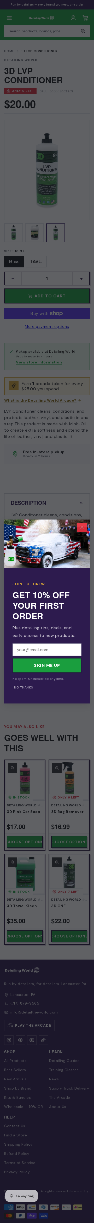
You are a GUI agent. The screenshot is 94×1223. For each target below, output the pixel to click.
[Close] (82, 527)
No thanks (23, 687)
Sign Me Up (47, 665)
